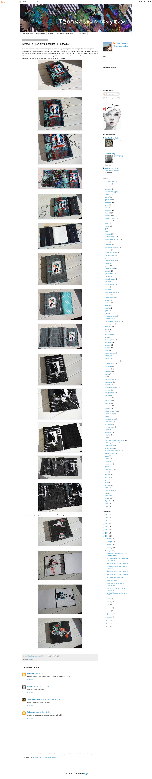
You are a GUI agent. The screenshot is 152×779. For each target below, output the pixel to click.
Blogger (85, 774)
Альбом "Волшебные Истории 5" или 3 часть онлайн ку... (117, 594)
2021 (107, 521)
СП (106, 437)
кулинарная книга (111, 316)
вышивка (108, 250)
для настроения (110, 268)
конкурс (107, 305)
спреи (107, 456)
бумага (107, 231)
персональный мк (111, 379)
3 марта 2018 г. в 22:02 (42, 712)
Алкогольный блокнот (112, 170)
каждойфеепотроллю (112, 292)
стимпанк (108, 461)
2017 (107, 533)
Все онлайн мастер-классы (65, 34)
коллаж (107, 300)
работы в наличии (111, 411)
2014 (107, 624)
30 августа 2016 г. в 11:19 (42, 673)
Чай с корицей (110, 153)
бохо (106, 223)
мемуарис (108, 326)
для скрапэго (109, 274)
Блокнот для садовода (118, 141)
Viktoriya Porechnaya (34, 699)
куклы (107, 313)
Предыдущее (93, 754)
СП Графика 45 (110, 445)
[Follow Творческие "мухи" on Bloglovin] (112, 129)
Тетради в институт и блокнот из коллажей (117, 554)
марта (109, 611)
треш (106, 482)
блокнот (31, 659)
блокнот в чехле (110, 218)
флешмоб (108, 485)
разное (107, 416)
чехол (106, 503)
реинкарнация (109, 427)
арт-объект (108, 200)
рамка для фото (110, 419)
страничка (108, 464)
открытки (108, 371)
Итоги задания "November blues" (119, 156)
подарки (107, 385)
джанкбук (108, 258)
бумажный (108, 234)
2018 (107, 530)
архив (107, 205)
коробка (107, 308)
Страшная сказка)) (113, 580)
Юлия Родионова (122, 43)
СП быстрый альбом (111, 443)
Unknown (30, 673)
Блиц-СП (108, 213)
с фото (107, 429)
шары (106, 506)
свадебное (108, 432)
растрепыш (108, 424)
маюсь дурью (109, 324)
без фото (107, 210)
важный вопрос (110, 237)
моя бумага (108, 342)
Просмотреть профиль (120, 46)
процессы (108, 406)
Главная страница (27, 34)
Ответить (30, 679)
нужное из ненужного (112, 361)
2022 (107, 518)
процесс (107, 403)
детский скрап (109, 255)
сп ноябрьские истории (112, 451)
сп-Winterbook (109, 453)
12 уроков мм (109, 181)
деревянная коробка (111, 252)
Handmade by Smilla (112, 138)
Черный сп (108, 501)
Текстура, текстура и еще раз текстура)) (116, 589)
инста (106, 287)
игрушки (108, 281)
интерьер (108, 289)
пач (106, 377)
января (109, 617)
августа (109, 551)
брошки (107, 226)
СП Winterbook (81, 34)
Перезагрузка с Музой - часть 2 (117, 571)
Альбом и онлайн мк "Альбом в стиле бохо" (117, 559)
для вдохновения (110, 260)
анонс (107, 197)
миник (107, 329)
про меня (108, 395)
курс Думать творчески (112, 321)
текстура (107, 474)
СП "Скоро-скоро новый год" (114, 440)
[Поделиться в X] (53, 656)
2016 (107, 536)
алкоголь (107, 189)
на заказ (107, 348)
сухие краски (109, 469)
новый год (108, 358)
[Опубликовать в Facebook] (55, 656)
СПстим (107, 459)
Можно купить (40, 34)
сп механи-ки (109, 448)
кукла (106, 311)
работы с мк (109, 414)
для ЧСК (107, 276)
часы (106, 493)
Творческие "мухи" (112, 168)
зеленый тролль (110, 279)
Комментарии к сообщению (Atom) (45, 757)
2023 (107, 515)
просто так (108, 400)
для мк (107, 266)
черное (107, 498)
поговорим (108, 382)
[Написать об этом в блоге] (51, 656)
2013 (107, 627)
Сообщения (109, 94)
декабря (110, 539)
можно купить (109, 340)
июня (109, 602)
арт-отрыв (108, 202)
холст (106, 488)
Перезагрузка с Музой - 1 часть (117, 574)
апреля (109, 608)
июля (109, 599)
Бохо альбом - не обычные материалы (115, 584)
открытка (108, 369)
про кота (107, 390)
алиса (106, 186)
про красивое (109, 392)
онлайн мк (108, 366)
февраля (110, 614)
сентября (110, 548)
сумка (107, 466)
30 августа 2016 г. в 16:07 (40, 686)
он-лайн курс (109, 363)
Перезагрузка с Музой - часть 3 (117, 563)
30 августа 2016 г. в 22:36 (51, 699)
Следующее (26, 754)
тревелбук (108, 480)
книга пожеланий (111, 297)
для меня (108, 263)
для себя (107, 271)
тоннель (107, 477)
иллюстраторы (109, 284)
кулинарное (108, 318)
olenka (29, 686)
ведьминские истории (112, 239)
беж (106, 207)
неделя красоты (110, 353)
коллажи (107, 303)
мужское (107, 345)
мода (106, 337)
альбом (107, 194)
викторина (108, 244)
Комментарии (110, 98)
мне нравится (109, 334)
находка (107, 350)
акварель (107, 184)
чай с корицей (109, 490)
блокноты (108, 221)
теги (106, 472)
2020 (107, 524)
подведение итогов (111, 387)
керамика (108, 295)
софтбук (107, 435)
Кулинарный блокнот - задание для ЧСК (117, 567)
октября (110, 545)
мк (105, 332)
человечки (108, 496)
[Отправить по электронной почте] (49, 656)
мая (108, 605)
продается (108, 398)
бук (106, 229)
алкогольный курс (111, 192)
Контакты (51, 34)
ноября (109, 542)
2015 (107, 621)
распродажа (108, 422)
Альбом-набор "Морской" (115, 577)
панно (107, 374)
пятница (107, 408)
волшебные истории (111, 247)
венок (107, 242)
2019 (107, 527)
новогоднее (108, 356)
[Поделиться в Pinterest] (57, 656)
